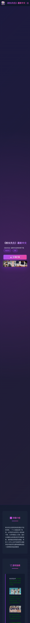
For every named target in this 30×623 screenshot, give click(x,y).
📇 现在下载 (16, 257)
